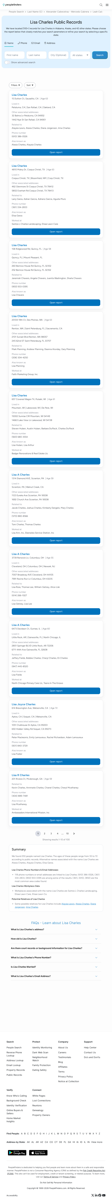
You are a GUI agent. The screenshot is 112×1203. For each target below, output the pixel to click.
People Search (16, 11)
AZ (41, 1142)
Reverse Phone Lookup (14, 1054)
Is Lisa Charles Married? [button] (23, 966)
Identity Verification (17, 1105)
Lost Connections (41, 1100)
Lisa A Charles (21, 474)
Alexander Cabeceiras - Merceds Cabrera (67, 11)
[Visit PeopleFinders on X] (93, 1195)
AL (32, 1142)
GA (69, 1142)
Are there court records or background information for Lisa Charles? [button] (46, 948)
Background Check (16, 1100)
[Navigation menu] (107, 5)
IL (85, 1142)
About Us (63, 1047)
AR (37, 1142)
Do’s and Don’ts (92, 1057)
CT (56, 1142)
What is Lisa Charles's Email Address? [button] (31, 976)
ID (81, 1142)
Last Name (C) (34, 11)
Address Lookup (15, 1060)
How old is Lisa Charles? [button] (23, 938)
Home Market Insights (14, 1120)
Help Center (90, 1047)
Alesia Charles (82, 904)
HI (74, 1142)
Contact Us (90, 1052)
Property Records (16, 1070)
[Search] (101, 5)
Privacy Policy (65, 1076)
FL (65, 1142)
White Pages (38, 1095)
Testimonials (64, 1057)
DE (60, 1142)
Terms (61, 1071)
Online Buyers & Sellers (15, 1112)
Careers (62, 1052)
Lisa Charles (19, 94)
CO (51, 1142)
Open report (56, 152)
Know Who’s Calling (17, 1095)
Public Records (14, 1075)
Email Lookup (14, 1065)
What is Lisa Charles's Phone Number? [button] (31, 957)
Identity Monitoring (42, 1047)
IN (88, 1142)
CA (46, 1142)
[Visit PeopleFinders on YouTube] (103, 1195)
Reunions (37, 1105)
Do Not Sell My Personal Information (56, 1182)
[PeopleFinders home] (12, 4)
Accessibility (12, 1195)
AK (28, 1142)
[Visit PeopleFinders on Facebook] (100, 1195)
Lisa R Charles (20, 775)
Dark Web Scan (40, 1052)
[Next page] (74, 833)
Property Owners (41, 1115)
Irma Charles (32, 907)
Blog (60, 1062)
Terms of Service (50, 1177)
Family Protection (41, 1065)
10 (67, 833)
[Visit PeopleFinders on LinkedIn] (96, 1195)
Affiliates (62, 1067)
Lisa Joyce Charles (23, 704)
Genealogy (37, 1110)
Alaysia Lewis (67, 904)
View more (96, 1142)
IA (77, 1142)
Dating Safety (39, 1070)
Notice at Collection (68, 1081)
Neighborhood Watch (39, 1059)
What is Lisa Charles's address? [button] (27, 929)
